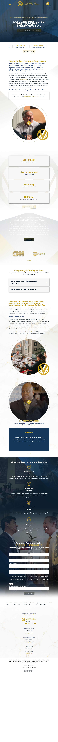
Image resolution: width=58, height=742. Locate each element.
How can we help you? (13, 569)
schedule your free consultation (29, 30)
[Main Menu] (10, 4)
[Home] (28, 4)
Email (30, 557)
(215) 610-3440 (27, 96)
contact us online (35, 96)
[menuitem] (23, 667)
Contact (45, 309)
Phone (10, 557)
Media (11, 603)
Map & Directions (29, 633)
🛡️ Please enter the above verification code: (18, 586)
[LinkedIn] (26, 623)
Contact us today (23, 79)
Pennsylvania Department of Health (24, 331)
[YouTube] (35, 623)
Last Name (31, 552)
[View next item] (30, 260)
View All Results (29, 51)
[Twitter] (23, 623)
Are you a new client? (13, 563)
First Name (11, 552)
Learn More (29, 239)
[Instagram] (29, 623)
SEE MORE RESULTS (29, 207)
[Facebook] (32, 623)
